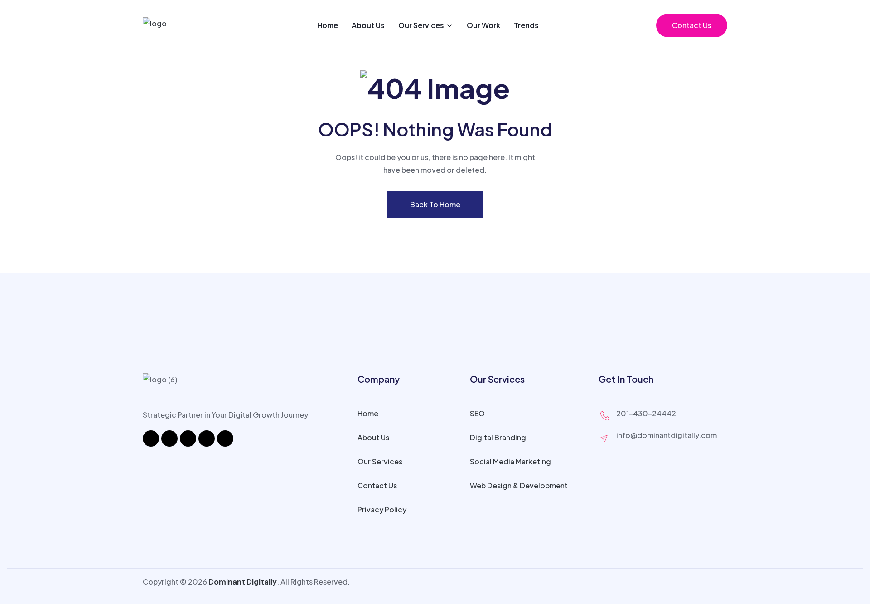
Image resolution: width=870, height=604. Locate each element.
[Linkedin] (188, 438)
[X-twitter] (206, 438)
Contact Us (691, 25)
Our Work (483, 25)
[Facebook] (151, 438)
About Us (368, 25)
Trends (526, 25)
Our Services (421, 25)
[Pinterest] (225, 438)
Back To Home (435, 204)
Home (327, 25)
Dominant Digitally (242, 581)
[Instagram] (169, 438)
